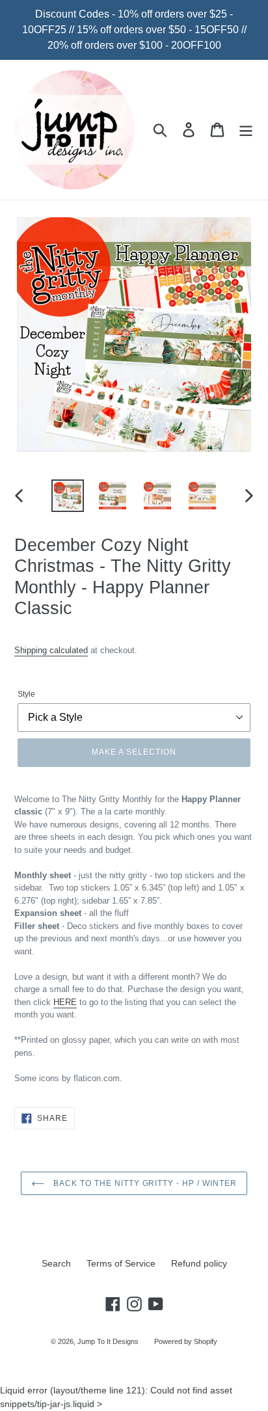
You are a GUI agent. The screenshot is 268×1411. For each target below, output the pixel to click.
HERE (65, 1002)
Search (56, 1263)
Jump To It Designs (108, 1341)
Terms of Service (121, 1263)
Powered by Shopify (185, 1341)
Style (26, 694)
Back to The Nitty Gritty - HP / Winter (143, 1183)
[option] (68, 495)
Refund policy (199, 1263)
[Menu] (246, 130)
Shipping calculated (51, 650)
